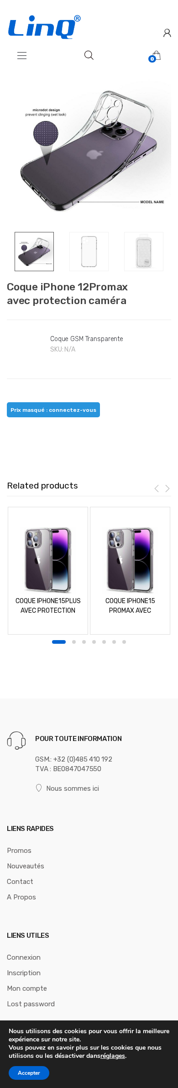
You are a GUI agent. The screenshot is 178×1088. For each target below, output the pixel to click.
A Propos (21, 897)
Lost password (31, 1004)
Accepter (29, 1073)
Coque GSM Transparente (86, 339)
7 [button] (124, 642)
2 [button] (74, 642)
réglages (112, 1056)
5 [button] (104, 642)
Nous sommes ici (72, 788)
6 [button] (114, 642)
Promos (19, 850)
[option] (89, 150)
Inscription (24, 973)
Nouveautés (25, 866)
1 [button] (59, 642)
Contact (20, 882)
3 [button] (84, 642)
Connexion (24, 957)
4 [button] (94, 642)
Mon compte (27, 988)
